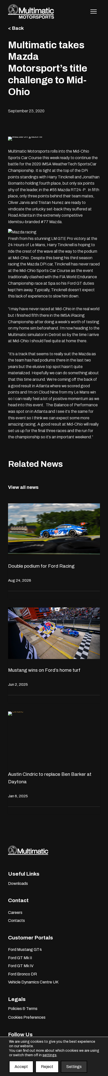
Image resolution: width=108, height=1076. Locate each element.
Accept (21, 1066)
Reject (47, 1066)
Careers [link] (15, 912)
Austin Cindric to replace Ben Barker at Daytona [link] (49, 778)
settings (49, 1055)
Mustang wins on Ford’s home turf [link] (44, 670)
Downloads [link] (18, 883)
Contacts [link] (16, 920)
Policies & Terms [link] (22, 1008)
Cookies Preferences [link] (26, 1017)
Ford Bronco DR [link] (22, 974)
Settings (74, 1066)
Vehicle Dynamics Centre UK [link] (33, 982)
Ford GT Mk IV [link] (20, 966)
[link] (31, 18)
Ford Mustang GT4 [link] (25, 949)
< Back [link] (16, 28)
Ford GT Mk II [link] (20, 958)
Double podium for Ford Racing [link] (41, 566)
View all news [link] (23, 487)
